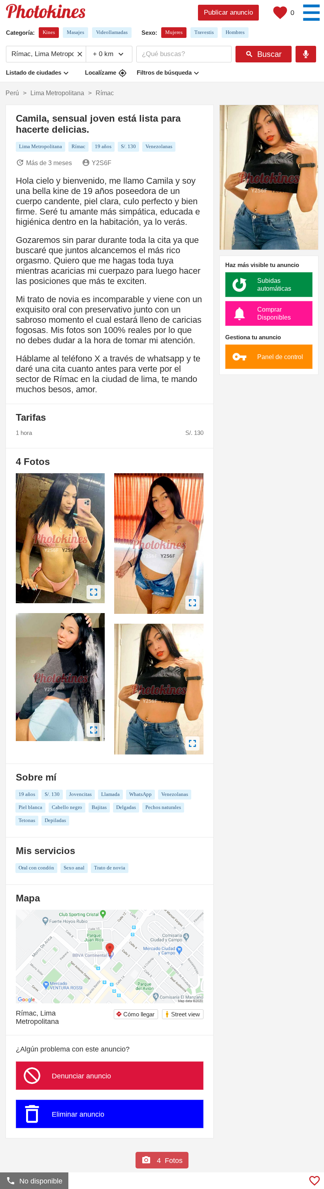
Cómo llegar (135, 1014)
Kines (49, 32)
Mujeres (174, 32)
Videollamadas (112, 32)
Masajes (75, 32)
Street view (182, 1014)
